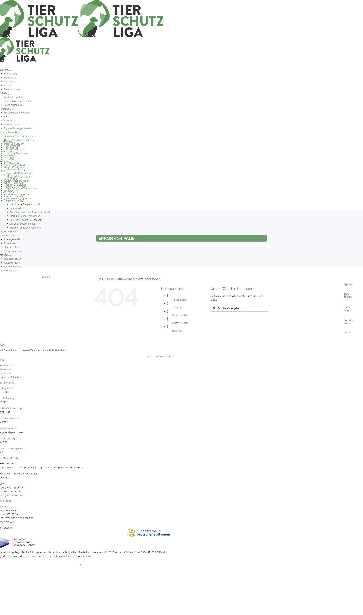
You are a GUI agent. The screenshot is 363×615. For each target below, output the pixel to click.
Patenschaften (180, 315)
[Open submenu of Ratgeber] (9, 255)
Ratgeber (177, 330)
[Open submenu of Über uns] (9, 70)
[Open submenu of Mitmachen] (11, 109)
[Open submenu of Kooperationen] (15, 152)
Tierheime (177, 307)
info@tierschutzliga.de (12, 495)
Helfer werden (180, 322)
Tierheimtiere (179, 299)
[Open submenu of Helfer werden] (15, 236)
